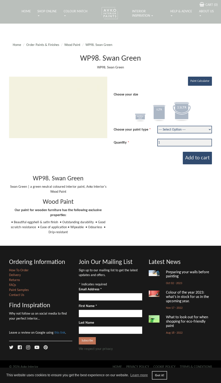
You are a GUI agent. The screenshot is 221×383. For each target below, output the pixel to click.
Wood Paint (72, 45)
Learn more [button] (139, 375)
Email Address (90, 289)
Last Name (86, 323)
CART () (211, 5)
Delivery (15, 275)
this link (59, 333)
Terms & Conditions (196, 367)
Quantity (120, 142)
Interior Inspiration (141, 14)
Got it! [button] (159, 375)
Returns (14, 280)
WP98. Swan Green (98, 45)
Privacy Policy (137, 367)
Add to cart (197, 158)
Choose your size (126, 94)
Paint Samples (19, 290)
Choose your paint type (131, 129)
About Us (206, 11)
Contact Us (16, 295)
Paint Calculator (200, 81)
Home (26, 11)
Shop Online (47, 11)
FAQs (12, 285)
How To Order (19, 270)
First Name (88, 306)
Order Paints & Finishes (42, 45)
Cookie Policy (164, 367)
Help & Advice (181, 11)
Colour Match (75, 11)
